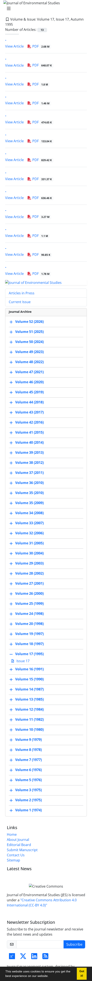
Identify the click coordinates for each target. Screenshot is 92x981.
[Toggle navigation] (44, 9)
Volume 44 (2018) (29, 402)
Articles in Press (21, 293)
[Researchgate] (12, 957)
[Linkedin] (34, 957)
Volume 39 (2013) (29, 452)
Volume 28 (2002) (29, 573)
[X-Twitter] (23, 957)
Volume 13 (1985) (29, 699)
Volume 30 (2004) (29, 553)
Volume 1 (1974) (28, 810)
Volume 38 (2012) (29, 462)
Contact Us (16, 855)
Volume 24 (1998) (29, 613)
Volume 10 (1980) (29, 729)
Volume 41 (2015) (29, 432)
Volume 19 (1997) (29, 634)
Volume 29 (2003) (29, 563)
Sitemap (13, 860)
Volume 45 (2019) (29, 392)
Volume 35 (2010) (29, 493)
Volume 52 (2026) (29, 321)
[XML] (16, 24)
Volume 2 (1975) (28, 800)
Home (12, 834)
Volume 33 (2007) (29, 523)
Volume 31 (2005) (29, 543)
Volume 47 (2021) (29, 372)
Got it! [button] (81, 973)
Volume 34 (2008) (29, 513)
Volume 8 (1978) (28, 749)
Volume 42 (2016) (29, 422)
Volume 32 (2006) (29, 533)
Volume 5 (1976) (28, 780)
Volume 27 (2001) (29, 583)
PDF (40, 46)
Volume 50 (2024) (29, 342)
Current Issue (20, 302)
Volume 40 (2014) (29, 442)
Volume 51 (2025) (29, 331)
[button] (50, 976)
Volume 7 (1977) (28, 760)
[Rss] (45, 957)
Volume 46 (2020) (29, 382)
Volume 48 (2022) (29, 362)
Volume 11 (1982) (29, 719)
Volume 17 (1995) (29, 654)
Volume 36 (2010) (29, 483)
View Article (14, 46)
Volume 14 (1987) (29, 689)
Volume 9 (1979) (28, 739)
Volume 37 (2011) (29, 472)
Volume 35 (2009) (29, 503)
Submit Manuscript (22, 850)
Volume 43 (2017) (29, 412)
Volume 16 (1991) (29, 669)
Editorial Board (19, 844)
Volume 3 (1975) (28, 790)
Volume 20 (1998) (29, 624)
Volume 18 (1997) (29, 644)
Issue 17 (23, 661)
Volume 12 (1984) (29, 709)
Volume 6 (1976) (28, 770)
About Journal (18, 839)
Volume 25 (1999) (29, 603)
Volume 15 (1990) (29, 679)
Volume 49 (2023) (29, 352)
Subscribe (74, 944)
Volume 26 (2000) (29, 593)
